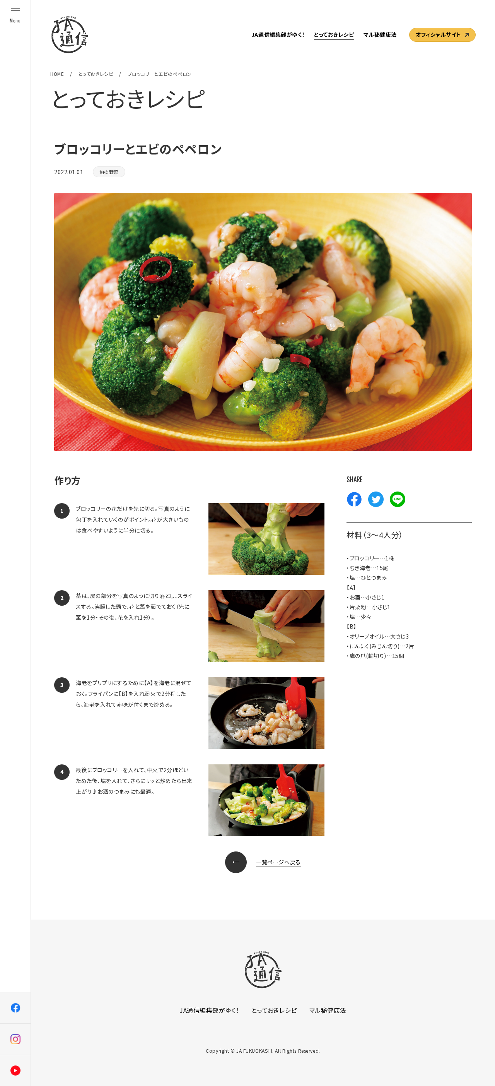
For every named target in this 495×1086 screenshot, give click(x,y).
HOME (57, 73)
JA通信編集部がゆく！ (278, 34)
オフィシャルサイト (438, 34)
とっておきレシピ (334, 34)
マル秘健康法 (380, 34)
